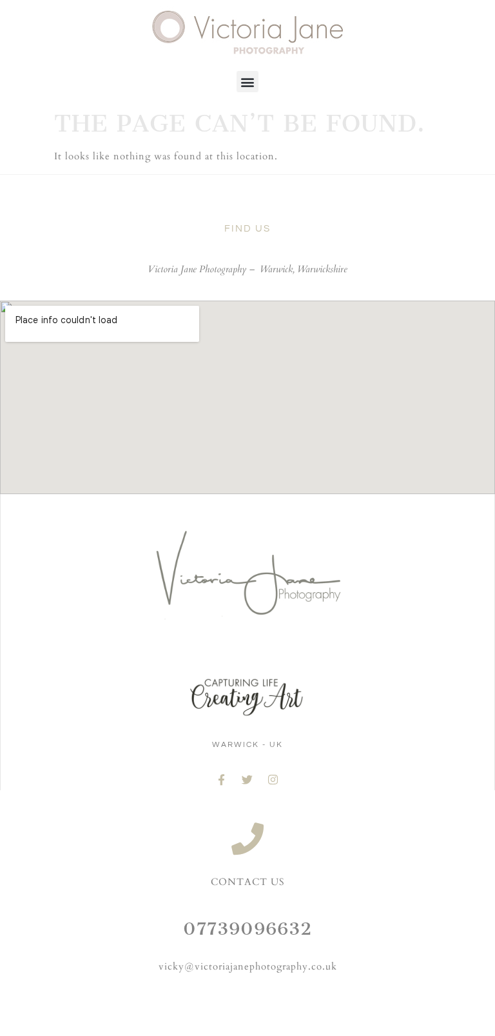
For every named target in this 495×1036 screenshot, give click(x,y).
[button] (247, 81)
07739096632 (247, 928)
